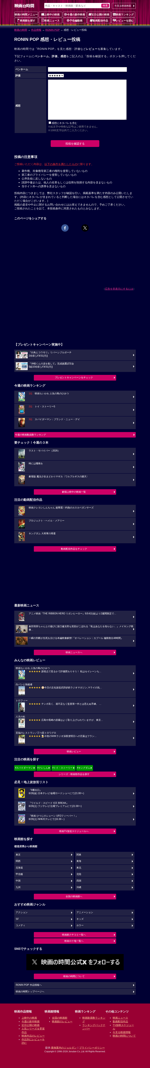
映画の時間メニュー (26, 14)
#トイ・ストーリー (62, 767)
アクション (22, 912)
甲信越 (19, 874)
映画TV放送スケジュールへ (74, 831)
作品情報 (36, 29)
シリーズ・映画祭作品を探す (74, 774)
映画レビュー (74, 751)
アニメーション (84, 912)
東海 (78, 861)
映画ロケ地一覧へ (73, 941)
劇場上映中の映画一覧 (74, 491)
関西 (18, 861)
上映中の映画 (52, 14)
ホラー (80, 925)
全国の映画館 (59, 1017)
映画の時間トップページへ (30, 991)
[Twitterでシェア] (85, 228)
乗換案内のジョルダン (64, 1047)
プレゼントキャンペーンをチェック (74, 377)
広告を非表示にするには (119, 288)
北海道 (19, 867)
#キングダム (83, 767)
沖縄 (78, 887)
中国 (18, 880)
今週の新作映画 (76, 14)
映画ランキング (125, 14)
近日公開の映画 (100, 14)
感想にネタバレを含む (64, 122)
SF (17, 919)
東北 (78, 867)
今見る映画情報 (122, 1032)
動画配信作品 (100, 20)
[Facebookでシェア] (65, 228)
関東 (78, 854)
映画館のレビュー (62, 1021)
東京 (18, 854)
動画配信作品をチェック (74, 548)
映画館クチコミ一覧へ (74, 934)
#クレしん (42, 767)
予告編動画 (76, 20)
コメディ (20, 925)
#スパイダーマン (24, 767)
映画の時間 (20, 29)
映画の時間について (74, 976)
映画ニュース (52, 20)
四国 (78, 880)
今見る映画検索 (123, 5)
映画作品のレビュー (33, 1035)
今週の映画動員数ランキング (30, 434)
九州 (18, 887)
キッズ (80, 919)
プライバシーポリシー (92, 1047)
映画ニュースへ (74, 652)
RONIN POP (52, 29)
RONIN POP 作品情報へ (29, 985)
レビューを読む (125, 20)
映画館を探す (27, 20)
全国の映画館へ (74, 896)
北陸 (78, 874)
